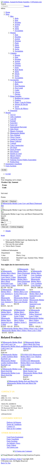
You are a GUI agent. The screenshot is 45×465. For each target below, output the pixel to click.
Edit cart (5, 201)
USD (8, 174)
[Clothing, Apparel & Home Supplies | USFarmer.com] (21, 2)
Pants (17, 27)
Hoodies (18, 22)
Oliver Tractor (15, 137)
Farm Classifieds (13, 439)
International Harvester (18, 127)
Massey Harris (15, 156)
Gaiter (17, 90)
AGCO (13, 115)
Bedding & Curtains (22, 98)
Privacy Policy (16, 459)
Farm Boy (14, 123)
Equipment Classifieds (14, 164)
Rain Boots (19, 70)
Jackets (17, 24)
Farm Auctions (11, 166)
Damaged (13, 111)
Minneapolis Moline (17, 133)
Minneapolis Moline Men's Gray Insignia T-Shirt (7, 301)
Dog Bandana (20, 86)
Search (26, 6)
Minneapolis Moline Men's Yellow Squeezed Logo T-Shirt (36, 321)
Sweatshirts (19, 31)
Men (12, 16)
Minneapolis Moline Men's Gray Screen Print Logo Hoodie (21, 300)
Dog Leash (19, 88)
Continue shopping (16, 227)
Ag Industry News (13, 443)
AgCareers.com (12, 447)
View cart (5, 227)
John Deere (14, 129)
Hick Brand (14, 151)
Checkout (13, 201)
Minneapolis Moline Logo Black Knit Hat (10, 374)
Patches (17, 94)
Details (8, 231)
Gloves (17, 92)
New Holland (15, 135)
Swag (17, 106)
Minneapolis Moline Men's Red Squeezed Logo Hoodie (36, 303)
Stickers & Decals (21, 104)
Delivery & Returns (14, 422)
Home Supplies (15, 96)
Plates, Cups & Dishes (23, 102)
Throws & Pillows (21, 108)
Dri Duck (13, 147)
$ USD (4, 170)
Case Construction (17, 145)
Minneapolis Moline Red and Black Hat (21, 383)
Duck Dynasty (15, 149)
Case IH (13, 119)
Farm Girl (13, 125)
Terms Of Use (6, 459)
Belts (16, 18)
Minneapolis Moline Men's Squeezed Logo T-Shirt (6, 321)
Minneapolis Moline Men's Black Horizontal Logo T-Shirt (23, 280)
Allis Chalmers (15, 117)
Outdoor (18, 100)
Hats (16, 20)
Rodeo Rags (14, 162)
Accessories (14, 80)
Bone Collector (15, 141)
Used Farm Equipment (15, 437)
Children (13, 53)
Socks (17, 49)
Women (13, 33)
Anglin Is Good (16, 139)
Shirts (17, 29)
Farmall (13, 121)
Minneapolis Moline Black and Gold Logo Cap (12, 347)
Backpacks (19, 82)
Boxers (17, 55)
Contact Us (11, 426)
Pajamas (18, 41)
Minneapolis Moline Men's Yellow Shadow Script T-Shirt (21, 321)
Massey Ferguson (16, 131)
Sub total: (4, 193)
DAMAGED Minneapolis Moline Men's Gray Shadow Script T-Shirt (31, 363)
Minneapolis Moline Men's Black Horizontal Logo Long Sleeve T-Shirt (8, 282)
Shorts (17, 47)
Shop (7, 14)
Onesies (18, 63)
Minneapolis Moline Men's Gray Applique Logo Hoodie (36, 282)
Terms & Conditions (14, 424)
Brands (8, 113)
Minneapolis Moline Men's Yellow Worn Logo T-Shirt (21, 331)
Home (8, 12)
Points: (3, 197)
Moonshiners (15, 158)
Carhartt (13, 143)
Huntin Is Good (16, 154)
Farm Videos (11, 445)
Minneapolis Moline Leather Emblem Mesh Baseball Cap (9, 363)
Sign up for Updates (14, 428)
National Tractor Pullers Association (23, 160)
